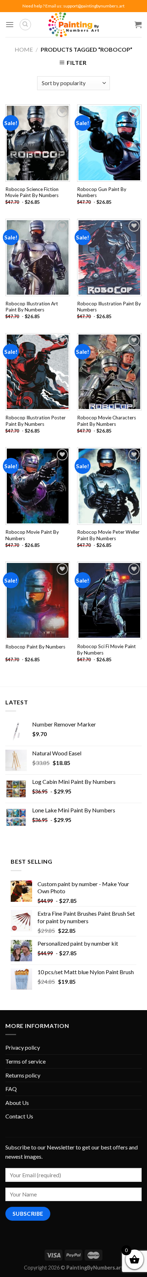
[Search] (25, 24)
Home (24, 49)
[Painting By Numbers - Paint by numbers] (73, 24)
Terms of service (25, 1061)
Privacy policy (22, 1047)
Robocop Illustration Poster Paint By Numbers (35, 421)
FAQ (11, 1088)
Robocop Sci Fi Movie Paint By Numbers (106, 649)
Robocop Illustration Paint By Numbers (109, 307)
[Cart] (138, 24)
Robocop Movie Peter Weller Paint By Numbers (108, 535)
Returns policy (22, 1075)
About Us (17, 1102)
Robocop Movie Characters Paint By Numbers (106, 421)
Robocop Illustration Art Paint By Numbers (31, 307)
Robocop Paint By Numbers (35, 647)
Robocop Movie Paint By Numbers (32, 535)
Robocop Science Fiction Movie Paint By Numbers (32, 192)
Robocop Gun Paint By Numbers (101, 192)
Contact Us (19, 1116)
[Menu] (9, 24)
